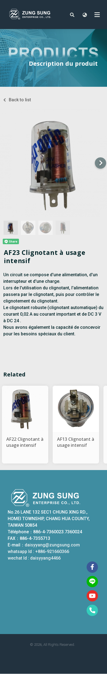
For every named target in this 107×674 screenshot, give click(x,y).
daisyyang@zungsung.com (52, 545)
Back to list (20, 99)
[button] (72, 14)
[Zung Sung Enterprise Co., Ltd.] (35, 14)
